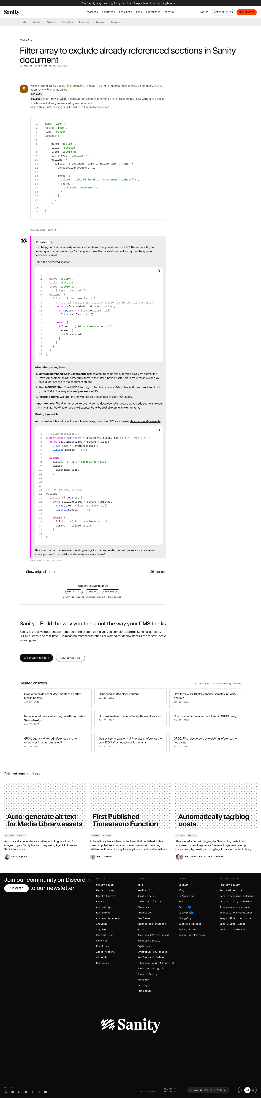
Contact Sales (223, 12)
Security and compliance (236, 912)
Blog (181, 890)
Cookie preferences (232, 929)
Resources (125, 12)
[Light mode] (241, 1090)
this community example (145, 421)
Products (92, 12)
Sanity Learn (145, 896)
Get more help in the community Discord (217, 683)
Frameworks (144, 912)
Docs (139, 12)
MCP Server (103, 912)
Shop (181, 901)
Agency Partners (189, 929)
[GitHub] (6, 1092)
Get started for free (36, 657)
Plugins (51, 22)
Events (183, 907)
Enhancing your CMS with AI (155, 963)
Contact (184, 884)
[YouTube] (13, 1092)
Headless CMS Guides (150, 957)
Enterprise (153, 12)
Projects (84, 22)
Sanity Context (106, 896)
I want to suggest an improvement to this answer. (93, 596)
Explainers (144, 946)
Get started (246, 12)
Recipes (100, 22)
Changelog (185, 918)
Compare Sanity (147, 974)
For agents (144, 990)
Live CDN (102, 940)
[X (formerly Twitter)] (32, 1092)
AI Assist (102, 957)
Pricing (170, 12)
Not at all (74, 591)
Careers (184, 912)
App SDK (101, 929)
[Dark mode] (254, 1090)
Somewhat (92, 591)
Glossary (143, 979)
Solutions (108, 12)
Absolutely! (111, 591)
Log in (204, 12)
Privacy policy (230, 884)
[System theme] (247, 1090)
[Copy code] (162, 120)
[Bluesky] (26, 1092)
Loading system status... (209, 1089)
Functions (102, 946)
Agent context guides (151, 968)
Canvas (100, 901)
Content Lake (104, 935)
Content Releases (107, 918)
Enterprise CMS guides (152, 951)
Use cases (102, 963)
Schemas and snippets (151, 923)
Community (116, 22)
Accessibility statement (236, 901)
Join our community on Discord (45, 880)
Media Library (105, 890)
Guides (36, 22)
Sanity (27, 623)
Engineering (186, 896)
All (24, 22)
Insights (102, 923)
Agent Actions (105, 951)
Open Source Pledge (232, 923)
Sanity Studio (105, 884)
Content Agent (105, 907)
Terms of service (231, 890)
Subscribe (16, 888)
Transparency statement (235, 907)
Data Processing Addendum (237, 896)
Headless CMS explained (153, 935)
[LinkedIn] (19, 1092)
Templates (67, 22)
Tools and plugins (149, 901)
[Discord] (45, 1092)
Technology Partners (192, 935)
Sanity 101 (144, 890)
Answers (25, 39)
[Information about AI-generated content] (52, 242)
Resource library (148, 940)
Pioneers (143, 907)
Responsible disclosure (235, 918)
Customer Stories (190, 923)
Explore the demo (70, 657)
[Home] (11, 12)
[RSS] (39, 1092)
